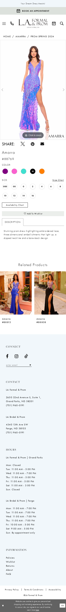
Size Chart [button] (58, 180)
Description (13, 222)
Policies (10, 557)
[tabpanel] (33, 90)
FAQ (8, 573)
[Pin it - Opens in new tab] (32, 144)
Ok (62, 605)
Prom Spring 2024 (42, 36)
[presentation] (16, 292)
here (37, 610)
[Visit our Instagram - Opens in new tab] (16, 356)
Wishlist (10, 561)
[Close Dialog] (3, 605)
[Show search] (62, 23)
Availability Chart (15, 205)
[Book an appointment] (54, 23)
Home (7, 36)
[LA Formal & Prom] (33, 23)
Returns (10, 565)
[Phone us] (12, 23)
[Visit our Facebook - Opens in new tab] (7, 356)
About (9, 569)
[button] (4, 23)
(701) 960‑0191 (15, 405)
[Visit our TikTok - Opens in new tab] (26, 356)
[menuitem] (4, 23)
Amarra (20, 36)
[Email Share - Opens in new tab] (42, 144)
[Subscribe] (30, 365)
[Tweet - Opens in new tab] (23, 144)
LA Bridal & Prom (15, 416)
